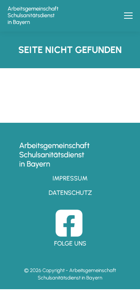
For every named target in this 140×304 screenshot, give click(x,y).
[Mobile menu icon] (128, 15)
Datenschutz (70, 192)
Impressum (70, 178)
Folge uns (70, 243)
